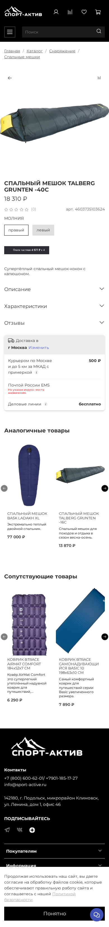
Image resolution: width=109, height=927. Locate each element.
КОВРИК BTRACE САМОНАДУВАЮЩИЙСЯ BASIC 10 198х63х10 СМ (79, 666)
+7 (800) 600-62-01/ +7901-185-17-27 (41, 778)
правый (16, 230)
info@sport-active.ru (25, 784)
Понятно (54, 913)
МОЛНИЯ (14, 218)
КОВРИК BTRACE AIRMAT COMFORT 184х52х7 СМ (24, 663)
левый (43, 230)
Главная (12, 50)
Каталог (35, 50)
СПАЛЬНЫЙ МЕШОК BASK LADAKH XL (27, 516)
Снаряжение (62, 50)
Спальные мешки (22, 56)
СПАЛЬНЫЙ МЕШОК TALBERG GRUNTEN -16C (79, 518)
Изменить (39, 347)
